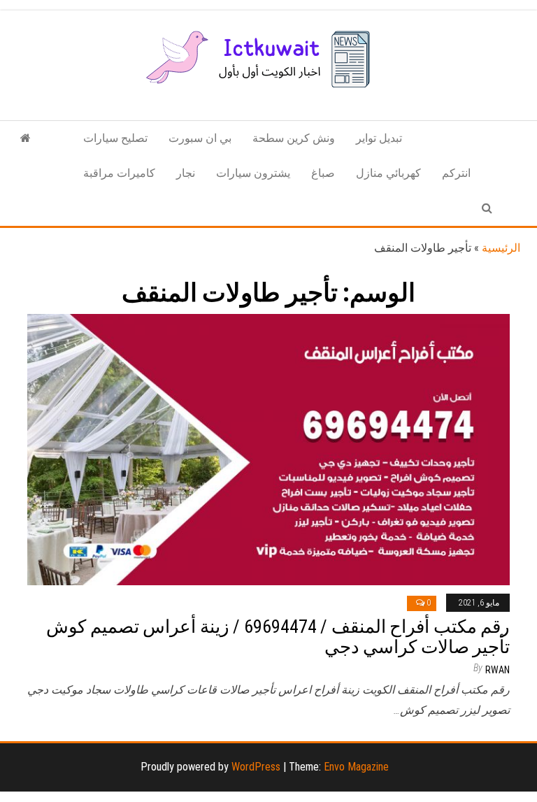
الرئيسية (501, 248)
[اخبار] (25, 138)
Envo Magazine (356, 766)
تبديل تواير (379, 138)
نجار (185, 173)
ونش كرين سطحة (293, 138)
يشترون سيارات (253, 173)
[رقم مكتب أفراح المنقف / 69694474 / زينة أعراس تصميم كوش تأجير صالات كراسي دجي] (268, 448)
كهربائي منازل (388, 173)
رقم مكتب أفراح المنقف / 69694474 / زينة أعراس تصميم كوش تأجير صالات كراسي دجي (278, 636)
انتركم (456, 173)
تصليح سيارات (115, 138)
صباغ (323, 173)
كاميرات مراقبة (119, 173)
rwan (497, 669)
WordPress (255, 766)
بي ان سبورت (200, 138)
